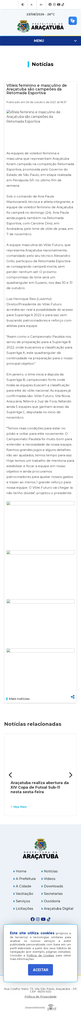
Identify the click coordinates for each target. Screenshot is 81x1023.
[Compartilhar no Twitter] (73, 682)
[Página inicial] (40, 849)
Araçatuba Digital (58, 909)
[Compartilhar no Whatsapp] (72, 689)
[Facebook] (50, 4)
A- (32, 4)
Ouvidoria (52, 901)
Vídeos (49, 879)
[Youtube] (58, 4)
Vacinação (24, 894)
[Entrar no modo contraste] (23, 4)
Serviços (23, 901)
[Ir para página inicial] (40, 26)
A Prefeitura (26, 879)
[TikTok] (63, 4)
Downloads (53, 886)
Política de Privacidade (40, 996)
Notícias (51, 871)
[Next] (70, 774)
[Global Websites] (40, 1006)
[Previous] (10, 774)
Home (21, 871)
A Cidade (23, 886)
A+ (41, 4)
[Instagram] (54, 4)
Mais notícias (19, 699)
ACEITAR (40, 970)
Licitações (24, 909)
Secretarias (53, 894)
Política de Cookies (40, 955)
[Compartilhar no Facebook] (73, 676)
